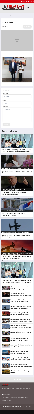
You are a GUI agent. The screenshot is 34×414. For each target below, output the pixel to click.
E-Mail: (4, 100)
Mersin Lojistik (21, 412)
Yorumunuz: (6, 106)
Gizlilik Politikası (6, 400)
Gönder (6, 124)
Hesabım (21, 397)
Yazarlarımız (5, 397)
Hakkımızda (14, 397)
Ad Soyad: (5, 93)
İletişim (27, 397)
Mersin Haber (13, 412)
